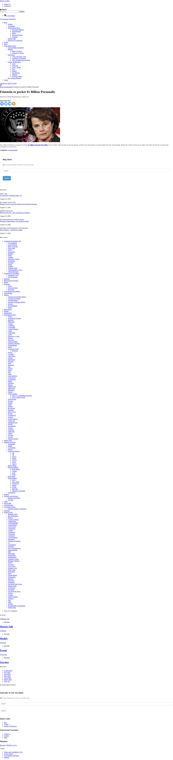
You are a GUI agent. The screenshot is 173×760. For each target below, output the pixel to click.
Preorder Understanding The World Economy (14, 221)
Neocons (11, 564)
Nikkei (14, 485)
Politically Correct (13, 259)
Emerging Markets (18, 30)
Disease (10, 338)
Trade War (11, 431)
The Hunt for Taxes (14, 591)
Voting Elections (13, 272)
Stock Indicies (12, 478)
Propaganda (12, 577)
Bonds (10, 446)
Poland (10, 403)
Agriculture (11, 444)
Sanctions (11, 580)
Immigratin (11, 554)
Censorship (11, 327)
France (10, 352)
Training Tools (12, 268)
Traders (10, 593)
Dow (13, 69)
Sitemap (6, 757)
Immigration (8, 313)
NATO (10, 563)
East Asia (11, 340)
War (9, 600)
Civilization (11, 528)
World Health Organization (16, 606)
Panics (10, 307)
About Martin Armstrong (16, 47)
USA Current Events (18, 397)
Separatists (11, 582)
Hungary (11, 361)
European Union (17, 35)
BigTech (10, 320)
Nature (10, 392)
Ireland (10, 369)
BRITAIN (11, 322)
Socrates (10, 500)
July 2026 (7, 672)
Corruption (11, 536)
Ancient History (13, 300)
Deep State (11, 248)
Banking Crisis (12, 514)
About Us (7, 4)
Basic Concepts (17, 51)
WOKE (10, 604)
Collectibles (11, 333)
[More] (13, 103)
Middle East (12, 386)
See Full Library (17, 76)
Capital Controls (13, 519)
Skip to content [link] (5, 1)
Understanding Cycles (15, 270)
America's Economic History (17, 297)
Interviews (11, 55)
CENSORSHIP (13, 523)
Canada (10, 324)
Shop (5, 44)
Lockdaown (12, 379)
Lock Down (12, 378)
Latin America (12, 376)
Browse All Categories (15, 40)
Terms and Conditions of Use (13, 752)
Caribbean (11, 325)
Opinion (10, 257)
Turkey (10, 433)
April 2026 (7, 678)
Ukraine (10, 435)
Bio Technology (13, 516)
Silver (14, 474)
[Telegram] (10, 103)
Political (14, 74)
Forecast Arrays (13, 288)
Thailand (11, 430)
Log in (14, 745)
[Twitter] (6, 103)
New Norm (11, 566)
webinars (7, 510)
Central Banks (12, 525)
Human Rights (12, 550)
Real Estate (11, 476)
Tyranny (10, 595)
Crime (10, 334)
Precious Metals (13, 467)
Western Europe (13, 439)
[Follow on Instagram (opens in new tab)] (6, 9)
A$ (13, 453)
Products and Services (11, 496)
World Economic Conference (17, 509)
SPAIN (10, 424)
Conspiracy (11, 532)
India (9, 363)
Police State (11, 570)
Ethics (14, 33)
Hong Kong (8, 309)
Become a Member (6, 745)
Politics (10, 24)
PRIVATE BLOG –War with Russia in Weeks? (15, 213)
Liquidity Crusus (13, 559)
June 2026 (7, 674)
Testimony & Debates (19, 58)
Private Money (12, 575)
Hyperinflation (12, 306)
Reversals (11, 289)
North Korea (12, 399)
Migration (11, 390)
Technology (12, 492)
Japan (10, 374)
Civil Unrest (12, 527)
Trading (10, 266)
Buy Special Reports (14, 78)
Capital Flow (12, 521)
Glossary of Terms (18, 53)
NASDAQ (15, 483)
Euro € (14, 457)
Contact (6, 736)
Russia (10, 413)
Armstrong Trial (13, 275)
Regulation (11, 261)
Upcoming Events (9, 507)
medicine (11, 383)
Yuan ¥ (14, 464)
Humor (6, 311)
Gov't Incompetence (14, 548)
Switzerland (12, 426)
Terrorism (11, 589)
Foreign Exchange (14, 451)
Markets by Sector (10, 442)
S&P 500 (15, 489)
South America (12, 419)
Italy (9, 372)
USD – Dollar (16, 67)
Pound (14, 458)
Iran (9, 367)
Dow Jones (15, 482)
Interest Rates (12, 466)
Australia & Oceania (14, 318)
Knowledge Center (10, 46)
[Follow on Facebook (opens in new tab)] (2, 9)
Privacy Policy (8, 754)
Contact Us (7, 6)
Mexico (10, 385)
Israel (9, 370)
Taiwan (10, 428)
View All (7, 681)
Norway (10, 401)
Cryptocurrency (13, 537)
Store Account (12, 83)
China (10, 331)
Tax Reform (16, 73)
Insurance (11, 365)
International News (14, 28)
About (6, 80)
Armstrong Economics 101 (12, 241)
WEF (9, 602)
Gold (13, 64)
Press (9, 573)
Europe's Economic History (16, 302)
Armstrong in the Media (11, 273)
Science (10, 417)
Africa (10, 316)
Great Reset (11, 356)
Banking (6, 279)
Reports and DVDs (14, 498)
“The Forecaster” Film (19, 56)
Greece (10, 358)
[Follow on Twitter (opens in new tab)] (4, 9)
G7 (9, 543)
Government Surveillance (12, 291)
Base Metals (16, 469)
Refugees (15, 351)
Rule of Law (12, 412)
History (14, 71)
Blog (5, 22)
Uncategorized (8, 87)
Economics (11, 26)
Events (6, 42)
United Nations (13, 597)
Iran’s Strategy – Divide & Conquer (11, 230)
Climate (10, 530)
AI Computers (12, 243)
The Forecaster (12, 277)
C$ (13, 455)
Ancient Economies (14, 298)
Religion (10, 579)
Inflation (10, 254)
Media (10, 381)
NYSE (14, 487)
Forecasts (7, 284)
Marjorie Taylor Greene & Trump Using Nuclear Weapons (18, 204)
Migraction (11, 388)
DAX (14, 480)
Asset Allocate (12, 245)
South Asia (11, 421)
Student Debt (12, 586)
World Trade (12, 607)
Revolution (11, 408)
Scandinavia (12, 415)
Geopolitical (12, 545)
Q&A (6, 501)
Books (6, 282)
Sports (10, 264)
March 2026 (8, 679)
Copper (14, 471)
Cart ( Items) (10, 16)
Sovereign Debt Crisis (15, 584)
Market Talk (12, 39)
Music (10, 255)
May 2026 (7, 676)
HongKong (11, 360)
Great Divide (8, 293)
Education (11, 539)
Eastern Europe (13, 342)
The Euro (15, 65)
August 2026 (8, 670)
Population (11, 571)
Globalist (11, 546)
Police (10, 404)
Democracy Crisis (13, 336)
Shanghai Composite (18, 491)
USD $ (14, 460)
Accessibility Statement (11, 756)
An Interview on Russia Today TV (11, 195)
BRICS (10, 518)
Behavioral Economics (11, 281)
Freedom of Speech (14, 541)
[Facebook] (2, 103)
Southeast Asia (12, 422)
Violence (11, 598)
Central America (13, 329)
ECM (10, 250)
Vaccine (10, 437)
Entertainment (16, 31)
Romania (11, 410)
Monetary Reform (13, 561)
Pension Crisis (12, 568)
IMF (9, 552)
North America (12, 394)
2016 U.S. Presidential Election (22, 395)
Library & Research (14, 62)
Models (10, 49)
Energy (10, 449)
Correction (11, 534)
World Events (8, 512)
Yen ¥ (14, 462)
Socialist (10, 263)
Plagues (6, 494)
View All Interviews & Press (21, 60)
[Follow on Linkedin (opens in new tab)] (1, 9)
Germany (15, 37)
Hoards (10, 304)
